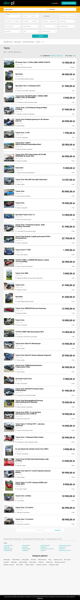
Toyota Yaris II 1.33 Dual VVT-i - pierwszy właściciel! (29, 424)
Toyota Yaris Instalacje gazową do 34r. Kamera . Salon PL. (32, 120)
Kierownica (8, 31)
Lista (70, 55)
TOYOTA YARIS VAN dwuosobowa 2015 (29, 332)
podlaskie (24, 550)
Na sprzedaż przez (46, 31)
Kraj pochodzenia (64, 26)
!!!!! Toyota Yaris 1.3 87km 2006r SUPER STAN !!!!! (32, 62)
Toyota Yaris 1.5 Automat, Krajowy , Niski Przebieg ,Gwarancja (30, 225)
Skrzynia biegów (27, 26)
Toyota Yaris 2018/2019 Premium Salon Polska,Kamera (29, 389)
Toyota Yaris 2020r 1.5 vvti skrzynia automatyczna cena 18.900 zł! (28, 413)
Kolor (25, 31)
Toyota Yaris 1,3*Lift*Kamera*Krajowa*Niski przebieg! (31, 108)
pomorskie (61, 547)
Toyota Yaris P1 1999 (22, 250)
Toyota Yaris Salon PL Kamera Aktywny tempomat (33, 355)
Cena (26, 16)
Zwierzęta (6, 562)
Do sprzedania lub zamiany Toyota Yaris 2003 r (32, 449)
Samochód (19, 168)
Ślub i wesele (33, 562)
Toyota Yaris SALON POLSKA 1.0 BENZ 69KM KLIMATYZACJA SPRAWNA (31, 96)
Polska (5, 543)
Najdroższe (60, 55)
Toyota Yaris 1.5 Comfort (24, 507)
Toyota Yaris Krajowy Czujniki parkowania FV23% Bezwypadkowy (32, 237)
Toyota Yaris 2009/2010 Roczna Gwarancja (30, 308)
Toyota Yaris (19, 191)
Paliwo (43, 26)
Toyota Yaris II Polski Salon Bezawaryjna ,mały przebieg (32, 460)
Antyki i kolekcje (23, 562)
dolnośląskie (25, 545)
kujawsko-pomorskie (64, 545)
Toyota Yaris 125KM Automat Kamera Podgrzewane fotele (28, 366)
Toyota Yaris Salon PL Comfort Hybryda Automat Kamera (32, 471)
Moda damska (16, 559)
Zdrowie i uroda (58, 559)
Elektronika (14, 562)
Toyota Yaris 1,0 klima (23, 496)
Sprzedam (19, 74)
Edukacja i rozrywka (9, 564)
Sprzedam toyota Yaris (23, 379)
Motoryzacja (17, 42)
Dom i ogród (67, 559)
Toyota (38, 42)
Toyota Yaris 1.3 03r (22, 133)
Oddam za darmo (29, 564)
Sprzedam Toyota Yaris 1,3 (25, 215)
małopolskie (7, 548)
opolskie (61, 548)
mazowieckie (7, 545)
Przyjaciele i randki (53, 564)
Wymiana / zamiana (41, 564)
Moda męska (25, 559)
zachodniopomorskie (64, 550)
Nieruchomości (42, 559)
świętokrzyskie (44, 545)
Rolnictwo (41, 562)
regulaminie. (40, 598)
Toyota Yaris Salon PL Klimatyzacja (28, 343)
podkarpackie (25, 548)
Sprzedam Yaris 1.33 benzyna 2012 (27, 86)
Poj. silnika (9, 21)
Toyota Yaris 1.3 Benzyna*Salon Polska (29, 437)
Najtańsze (53, 55)
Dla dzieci (33, 559)
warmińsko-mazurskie (46, 548)
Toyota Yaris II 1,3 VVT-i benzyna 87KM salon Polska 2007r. (31, 483)
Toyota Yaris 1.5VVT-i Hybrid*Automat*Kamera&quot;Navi (28, 143)
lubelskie (43, 547)
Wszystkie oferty (8, 42)
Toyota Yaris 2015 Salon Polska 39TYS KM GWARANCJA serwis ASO (30, 155)
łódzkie (42, 550)
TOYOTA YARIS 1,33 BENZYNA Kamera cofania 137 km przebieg (32, 260)
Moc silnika (63, 16)
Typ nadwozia (63, 21)
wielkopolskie (7, 550)
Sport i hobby (19, 564)
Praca (49, 559)
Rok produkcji (45, 21)
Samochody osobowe (28, 42)
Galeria (74, 55)
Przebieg (26, 21)
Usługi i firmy (49, 562)
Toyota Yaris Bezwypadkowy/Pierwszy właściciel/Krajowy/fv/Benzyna (29, 401)
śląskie (5, 547)
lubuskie (24, 547)
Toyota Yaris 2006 (21, 273)
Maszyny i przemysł (60, 562)
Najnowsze (47, 55)
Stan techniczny (9, 26)
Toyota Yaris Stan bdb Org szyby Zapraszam (31, 179)
